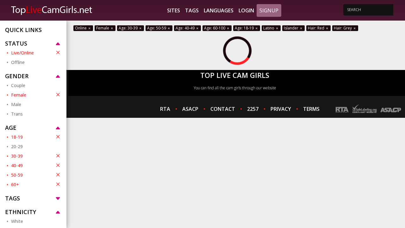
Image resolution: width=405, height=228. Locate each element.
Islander (291, 28)
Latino (269, 28)
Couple (18, 85)
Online (81, 28)
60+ (15, 184)
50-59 (17, 175)
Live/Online (22, 53)
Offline (18, 62)
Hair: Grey (343, 28)
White (17, 221)
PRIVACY (281, 108)
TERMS (311, 108)
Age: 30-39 (129, 28)
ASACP (190, 108)
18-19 (17, 137)
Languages (219, 10)
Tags (192, 10)
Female (18, 95)
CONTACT (222, 108)
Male (16, 104)
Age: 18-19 (245, 28)
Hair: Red (316, 28)
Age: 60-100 (215, 28)
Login (246, 10)
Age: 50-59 (157, 28)
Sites (173, 10)
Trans (17, 114)
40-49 (17, 165)
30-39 (17, 156)
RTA (165, 108)
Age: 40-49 (186, 28)
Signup (268, 10)
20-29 (17, 146)
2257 (253, 108)
